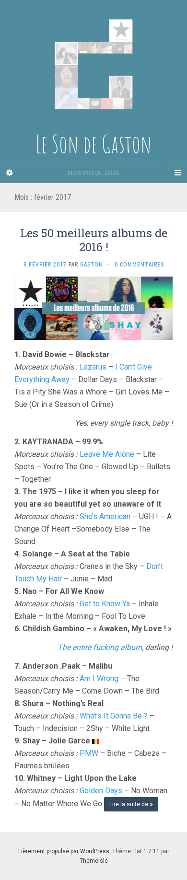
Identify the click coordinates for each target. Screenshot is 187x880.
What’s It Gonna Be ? (114, 715)
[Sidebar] (9, 173)
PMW (89, 753)
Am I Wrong (99, 678)
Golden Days (101, 790)
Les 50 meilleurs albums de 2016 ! (93, 240)
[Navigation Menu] (177, 173)
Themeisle (94, 860)
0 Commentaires (139, 264)
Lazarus (93, 366)
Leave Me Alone (107, 454)
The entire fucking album (100, 647)
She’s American (105, 516)
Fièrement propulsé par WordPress (63, 851)
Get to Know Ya (105, 603)
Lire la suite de (129, 804)
